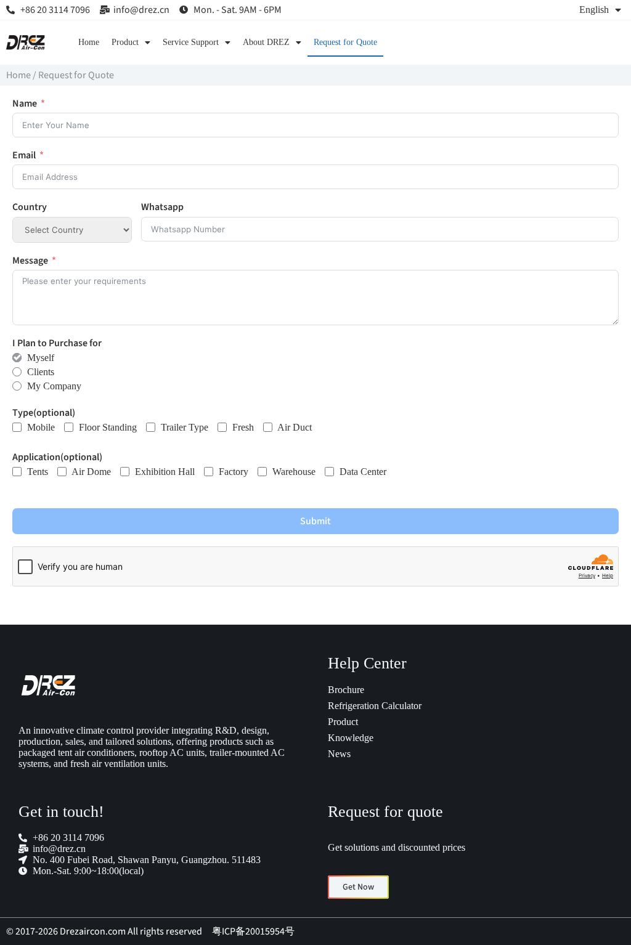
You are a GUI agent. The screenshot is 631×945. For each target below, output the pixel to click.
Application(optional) (57, 457)
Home (88, 42)
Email (24, 155)
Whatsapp (162, 207)
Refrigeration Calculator (374, 705)
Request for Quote (345, 42)
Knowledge (350, 737)
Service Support (191, 42)
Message (30, 261)
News (339, 753)
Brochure (346, 689)
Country (29, 207)
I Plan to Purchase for (57, 343)
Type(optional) (43, 413)
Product (125, 42)
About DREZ (266, 42)
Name (24, 104)
